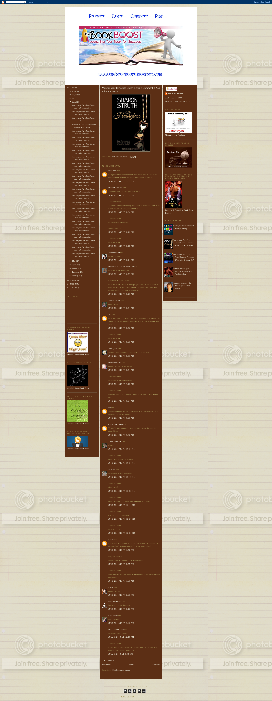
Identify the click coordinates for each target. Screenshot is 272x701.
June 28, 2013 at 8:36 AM (121, 328)
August (75, 94)
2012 (72, 280)
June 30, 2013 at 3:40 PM (121, 623)
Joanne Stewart (114, 252)
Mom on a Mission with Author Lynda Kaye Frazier (182, 286)
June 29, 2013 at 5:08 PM (121, 595)
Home (131, 664)
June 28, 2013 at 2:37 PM (121, 564)
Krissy (110, 587)
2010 (72, 287)
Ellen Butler (113, 615)
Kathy (110, 539)
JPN (109, 314)
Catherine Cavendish (116, 424)
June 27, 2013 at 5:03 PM (121, 181)
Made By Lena (144, 696)
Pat (109, 407)
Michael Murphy (114, 601)
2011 (72, 284)
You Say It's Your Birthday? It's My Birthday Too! (183, 227)
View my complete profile (177, 101)
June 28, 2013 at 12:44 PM (121, 505)
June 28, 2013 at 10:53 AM (122, 491)
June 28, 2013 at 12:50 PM (121, 519)
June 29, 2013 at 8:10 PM (121, 609)
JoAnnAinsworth (114, 441)
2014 (72, 87)
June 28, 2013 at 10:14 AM (122, 463)
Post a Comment (108, 660)
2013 (72, 91)
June (74, 102)
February (75, 272)
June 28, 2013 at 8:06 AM (121, 212)
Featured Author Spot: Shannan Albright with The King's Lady (182, 271)
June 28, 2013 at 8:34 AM (121, 308)
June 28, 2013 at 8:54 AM (121, 370)
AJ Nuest (111, 469)
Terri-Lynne (112, 348)
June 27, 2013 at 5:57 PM (121, 195)
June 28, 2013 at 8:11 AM (121, 232)
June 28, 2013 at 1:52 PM (121, 550)
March (75, 268)
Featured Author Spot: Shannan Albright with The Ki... (84, 126)
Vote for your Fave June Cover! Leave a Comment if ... (83, 106)
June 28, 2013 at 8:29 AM (121, 274)
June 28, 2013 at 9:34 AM (121, 401)
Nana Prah (112, 170)
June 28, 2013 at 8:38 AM (121, 342)
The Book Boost (175, 93)
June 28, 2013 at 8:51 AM (121, 356)
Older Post (156, 664)
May (74, 261)
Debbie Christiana (115, 187)
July (74, 98)
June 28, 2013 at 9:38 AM (121, 418)
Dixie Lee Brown (114, 362)
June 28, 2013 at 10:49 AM (122, 477)
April (74, 264)
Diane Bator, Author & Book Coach (122, 266)
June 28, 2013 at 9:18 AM (121, 384)
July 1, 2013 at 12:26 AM (121, 637)
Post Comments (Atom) (121, 670)
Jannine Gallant (114, 300)
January (75, 275)
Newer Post (106, 664)
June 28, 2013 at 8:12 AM (121, 246)
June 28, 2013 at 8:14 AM (121, 260)
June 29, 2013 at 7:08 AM (121, 581)
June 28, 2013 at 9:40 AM (121, 435)
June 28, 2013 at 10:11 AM (122, 449)
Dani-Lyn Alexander (116, 629)
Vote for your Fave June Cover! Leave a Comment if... (83, 132)
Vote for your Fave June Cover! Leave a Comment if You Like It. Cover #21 (183, 243)
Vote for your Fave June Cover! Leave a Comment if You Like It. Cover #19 (183, 257)
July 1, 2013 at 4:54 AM (120, 654)
